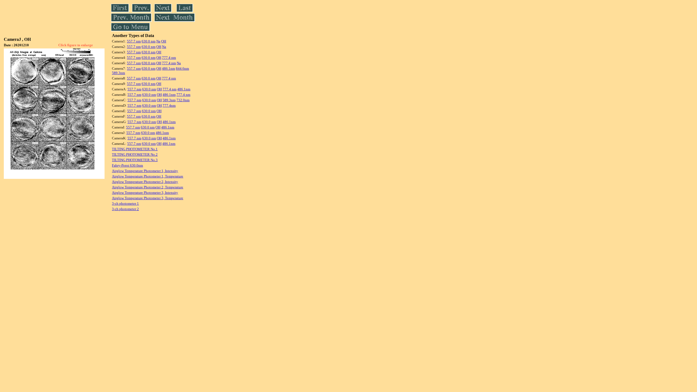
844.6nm (182, 68)
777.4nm (169, 105)
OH (163, 41)
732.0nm (182, 100)
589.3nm (118, 73)
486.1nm (168, 68)
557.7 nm (134, 41)
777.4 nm (169, 58)
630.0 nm (148, 41)
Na (158, 41)
